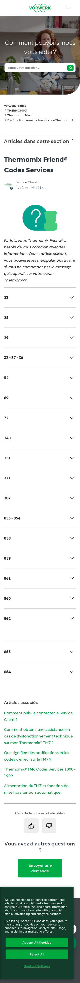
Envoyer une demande (40, 868)
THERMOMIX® (17, 110)
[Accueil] (40, 8)
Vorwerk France (15, 106)
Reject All (37, 954)
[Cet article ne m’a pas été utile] (49, 825)
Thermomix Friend (20, 115)
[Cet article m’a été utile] (31, 825)
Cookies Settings (37, 966)
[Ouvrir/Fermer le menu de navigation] (68, 7)
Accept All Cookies (36, 942)
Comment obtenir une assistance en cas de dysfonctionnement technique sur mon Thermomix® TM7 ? (38, 736)
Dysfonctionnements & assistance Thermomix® (40, 120)
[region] (37, 933)
